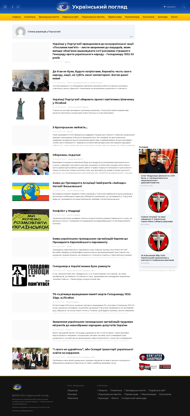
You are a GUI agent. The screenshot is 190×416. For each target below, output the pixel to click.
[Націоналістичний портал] (148, 367)
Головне (77, 107)
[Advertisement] (158, 311)
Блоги (174, 17)
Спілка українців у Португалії (44, 31)
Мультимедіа (132, 17)
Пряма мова (114, 17)
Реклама (72, 394)
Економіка (148, 17)
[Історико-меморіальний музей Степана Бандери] (168, 367)
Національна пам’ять (93, 17)
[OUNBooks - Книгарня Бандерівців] (158, 357)
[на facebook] (12, 7)
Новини (16, 17)
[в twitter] (18, 7)
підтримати (171, 7)
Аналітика (29, 17)
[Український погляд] (17, 387)
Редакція (72, 390)
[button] (5, 7)
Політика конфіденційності (22, 411)
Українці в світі (70, 17)
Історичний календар (134, 398)
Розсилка (72, 398)
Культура (163, 17)
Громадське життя (49, 17)
